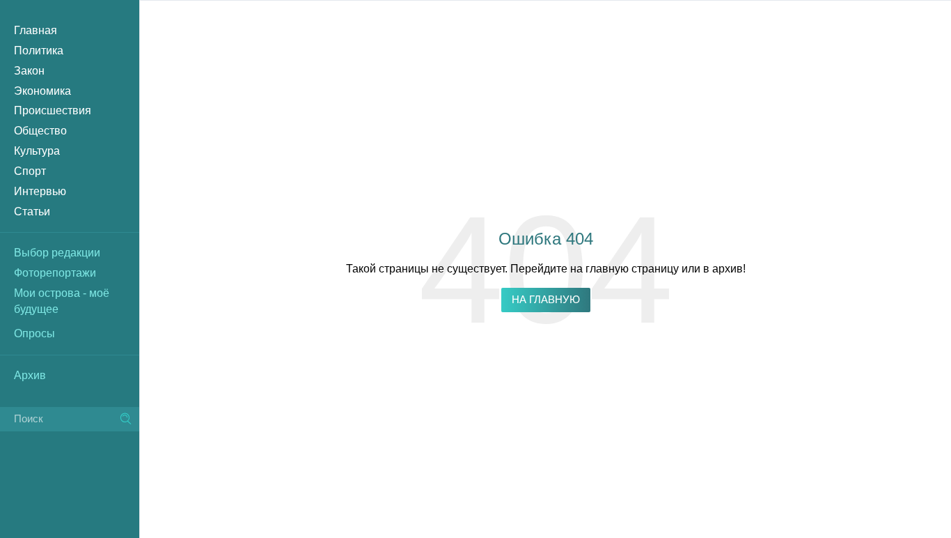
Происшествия (52, 110)
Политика (38, 50)
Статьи (32, 211)
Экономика (42, 91)
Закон (29, 71)
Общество (40, 131)
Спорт (30, 171)
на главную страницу (624, 269)
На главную (546, 299)
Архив (30, 375)
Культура (37, 151)
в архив (723, 269)
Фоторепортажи (55, 273)
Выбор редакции (57, 253)
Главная (35, 30)
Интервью (40, 191)
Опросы (34, 333)
